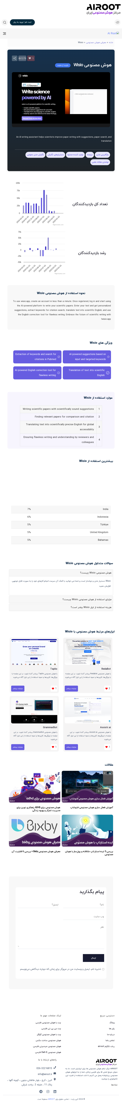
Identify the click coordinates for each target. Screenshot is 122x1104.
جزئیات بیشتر (71, 688)
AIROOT (51, 1099)
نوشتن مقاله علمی (100, 162)
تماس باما (110, 1040)
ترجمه (90, 154)
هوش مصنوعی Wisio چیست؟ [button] (95, 573)
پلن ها (112, 1028)
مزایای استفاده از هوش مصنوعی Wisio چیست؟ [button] (86, 599)
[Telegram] (41, 1091)
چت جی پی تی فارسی (51, 1028)
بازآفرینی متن (102, 154)
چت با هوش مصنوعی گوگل (49, 1034)
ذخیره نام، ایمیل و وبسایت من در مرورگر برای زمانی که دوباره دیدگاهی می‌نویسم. (60, 969)
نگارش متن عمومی (35, 154)
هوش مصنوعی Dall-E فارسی (48, 1052)
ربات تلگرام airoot (106, 1046)
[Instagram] (48, 1091)
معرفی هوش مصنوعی (96, 42)
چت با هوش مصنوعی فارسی (48, 1022)
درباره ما (111, 1034)
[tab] (61, 572)
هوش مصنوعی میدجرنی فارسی (47, 1046)
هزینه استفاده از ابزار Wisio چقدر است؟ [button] (91, 607)
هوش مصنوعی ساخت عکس (48, 1040)
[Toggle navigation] (22, 33)
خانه (111, 42)
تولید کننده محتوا (75, 154)
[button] (117, 22)
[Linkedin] (55, 1091)
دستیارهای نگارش (56, 154)
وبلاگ (112, 1022)
